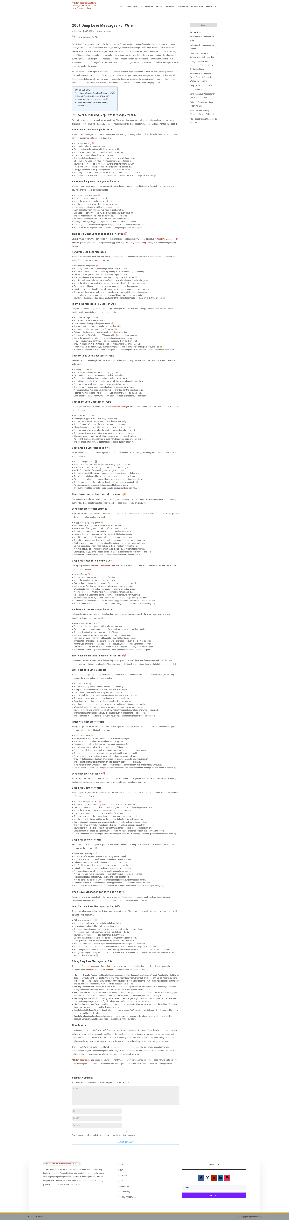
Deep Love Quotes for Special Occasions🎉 (92, 99)
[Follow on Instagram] (227, 1178)
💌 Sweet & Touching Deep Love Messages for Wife (96, 93)
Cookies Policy (124, 1192)
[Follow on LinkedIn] (220, 1178)
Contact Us (122, 1175)
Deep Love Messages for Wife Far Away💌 (92, 102)
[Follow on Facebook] (201, 1178)
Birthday (159, 6)
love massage (131, 6)
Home (121, 6)
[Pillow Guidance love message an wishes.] (61, 1164)
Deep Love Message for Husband (99, 969)
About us (209, 6)
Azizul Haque (78, 31)
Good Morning (182, 6)
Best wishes (170, 6)
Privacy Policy (123, 1186)
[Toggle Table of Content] (112, 90)
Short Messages (146, 6)
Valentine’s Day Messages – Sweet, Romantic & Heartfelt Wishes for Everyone (201, 77)
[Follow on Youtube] (214, 1178)
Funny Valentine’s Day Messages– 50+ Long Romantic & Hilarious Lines (203, 65)
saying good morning (137, 242)
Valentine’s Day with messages (103, 565)
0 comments (107, 31)
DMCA (120, 1170)
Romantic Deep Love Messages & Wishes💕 (93, 96)
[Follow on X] (207, 1178)
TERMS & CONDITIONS (127, 1197)
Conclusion (81, 105)
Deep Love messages (120, 406)
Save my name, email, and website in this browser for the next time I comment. (104, 1135)
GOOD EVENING (197, 6)
